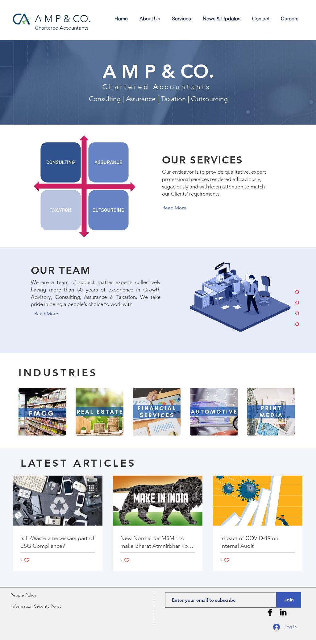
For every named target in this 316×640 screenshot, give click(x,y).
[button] (42, 412)
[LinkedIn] (283, 612)
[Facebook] (270, 612)
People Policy (23, 595)
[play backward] (26, 412)
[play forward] (289, 412)
